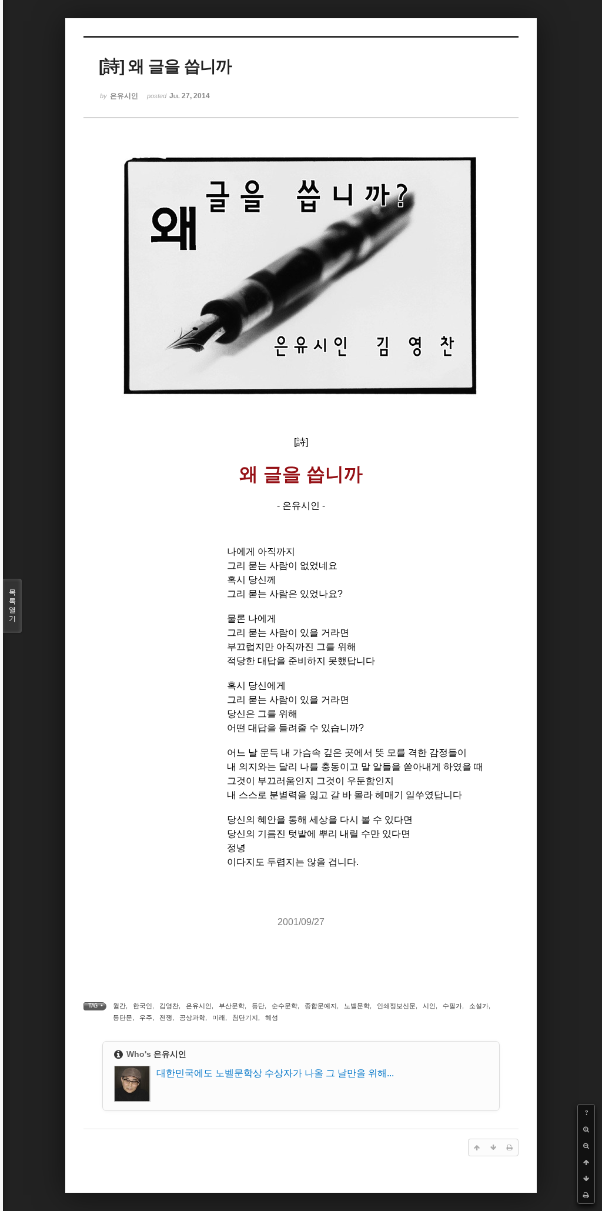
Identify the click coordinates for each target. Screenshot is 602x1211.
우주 (145, 1017)
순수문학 (284, 1005)
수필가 (452, 1005)
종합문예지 (321, 1005)
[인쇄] (586, 1195)
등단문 (122, 1017)
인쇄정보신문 (396, 1005)
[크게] (586, 1129)
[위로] (586, 1162)
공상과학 (192, 1017)
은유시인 (199, 1005)
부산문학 (232, 1005)
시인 (429, 1005)
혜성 (271, 1017)
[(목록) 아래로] (586, 1178)
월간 (119, 1005)
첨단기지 (245, 1017)
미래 (218, 1017)
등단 (258, 1005)
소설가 (479, 1005)
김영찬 (169, 1005)
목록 (12, 605)
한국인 (142, 1005)
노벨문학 (357, 1005)
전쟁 (165, 1017)
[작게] (586, 1145)
